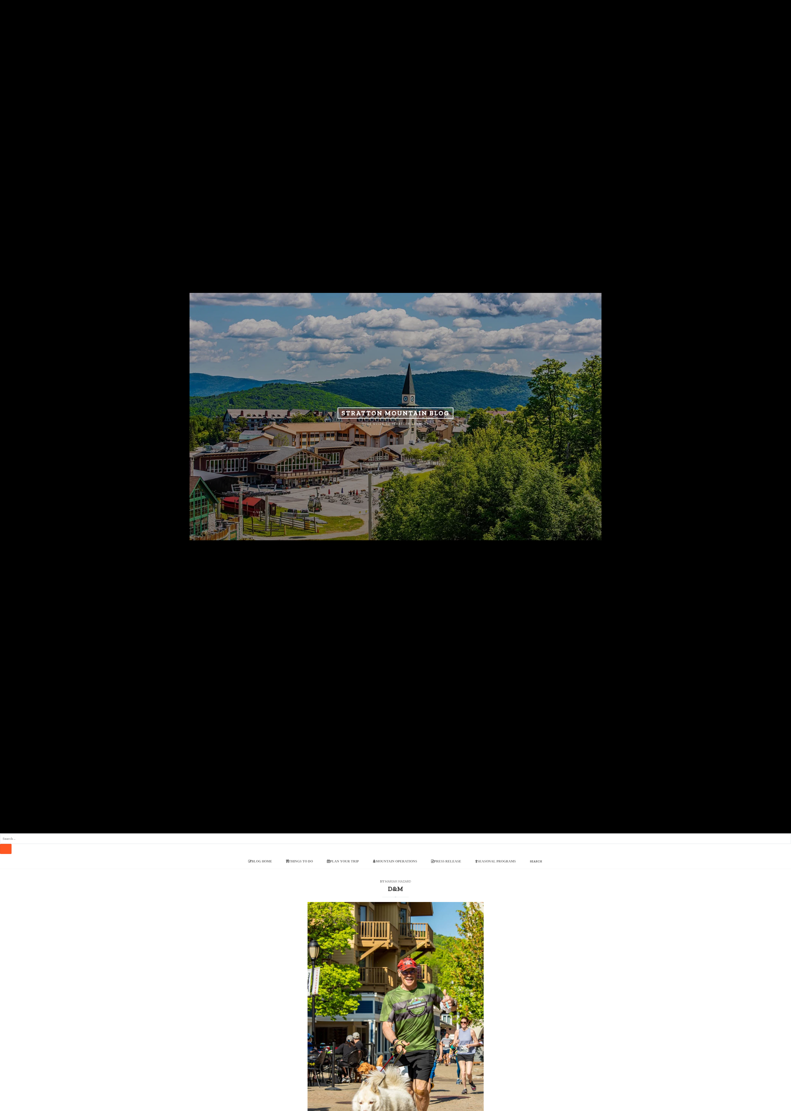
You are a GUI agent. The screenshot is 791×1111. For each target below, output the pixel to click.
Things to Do (301, 861)
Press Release (447, 861)
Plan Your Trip (344, 861)
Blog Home (262, 861)
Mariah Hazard (398, 881)
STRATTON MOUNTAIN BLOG (395, 413)
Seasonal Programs (496, 861)
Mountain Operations (396, 861)
